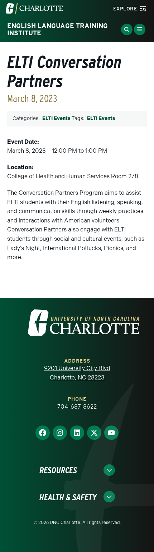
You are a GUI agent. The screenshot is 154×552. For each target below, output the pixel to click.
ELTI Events (56, 118)
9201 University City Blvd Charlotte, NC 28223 (77, 373)
